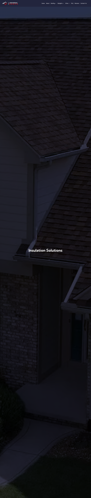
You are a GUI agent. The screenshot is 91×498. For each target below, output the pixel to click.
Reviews (77, 3)
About (47, 3)
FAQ (72, 3)
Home (43, 3)
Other (66, 3)
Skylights (60, 3)
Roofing (53, 3)
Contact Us (84, 3)
